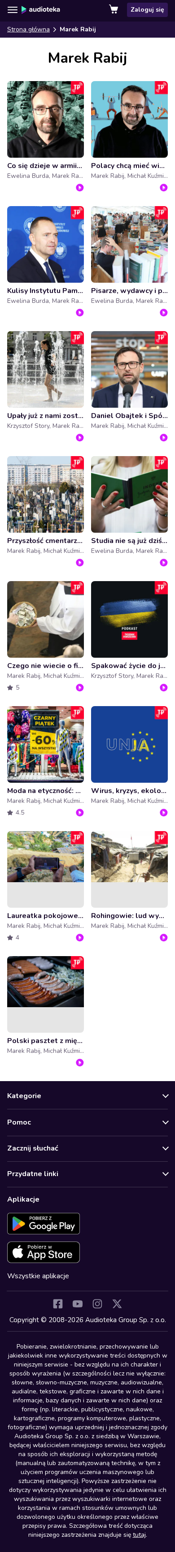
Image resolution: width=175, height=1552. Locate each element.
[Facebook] (57, 1303)
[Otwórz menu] (12, 9)
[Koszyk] (114, 9)
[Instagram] (97, 1303)
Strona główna (28, 29)
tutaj (139, 1534)
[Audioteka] (41, 10)
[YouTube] (77, 1303)
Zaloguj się (147, 9)
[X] (117, 1303)
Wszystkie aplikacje (38, 1276)
